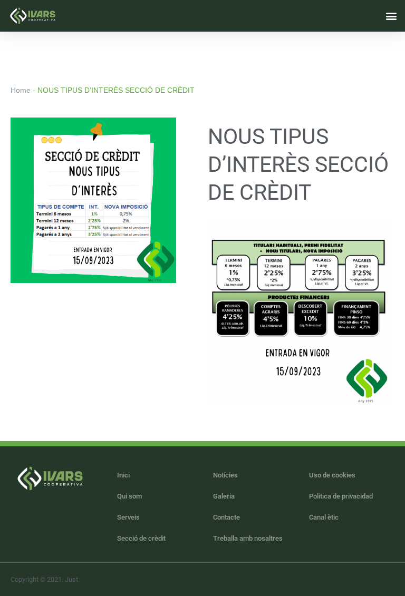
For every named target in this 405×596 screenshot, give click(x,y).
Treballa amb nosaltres (248, 538)
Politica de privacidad (341, 496)
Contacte (226, 517)
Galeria (224, 496)
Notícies (225, 475)
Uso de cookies (332, 475)
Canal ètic (324, 517)
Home (21, 90)
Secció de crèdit (141, 538)
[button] (391, 15)
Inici (123, 475)
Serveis (128, 517)
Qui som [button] (129, 496)
